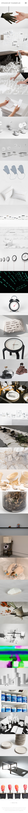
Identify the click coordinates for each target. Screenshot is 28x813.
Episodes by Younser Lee (10, 3)
